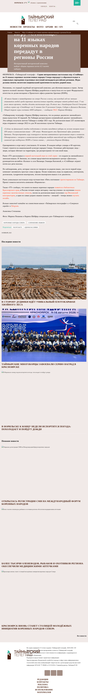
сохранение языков (36, 223)
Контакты (43, 682)
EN (74, 21)
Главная (10, 32)
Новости (15, 27)
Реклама (43, 684)
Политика (42, 687)
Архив (49, 27)
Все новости (81, 636)
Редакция (42, 679)
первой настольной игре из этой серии (41, 156)
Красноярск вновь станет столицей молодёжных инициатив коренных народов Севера (37, 627)
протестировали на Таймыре (72, 180)
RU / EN (59, 27)
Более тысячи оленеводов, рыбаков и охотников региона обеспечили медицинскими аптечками (42, 565)
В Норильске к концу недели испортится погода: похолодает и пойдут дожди (36, 428)
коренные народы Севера (14, 223)
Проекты (29, 27)
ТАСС (55, 110)
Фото (40, 27)
